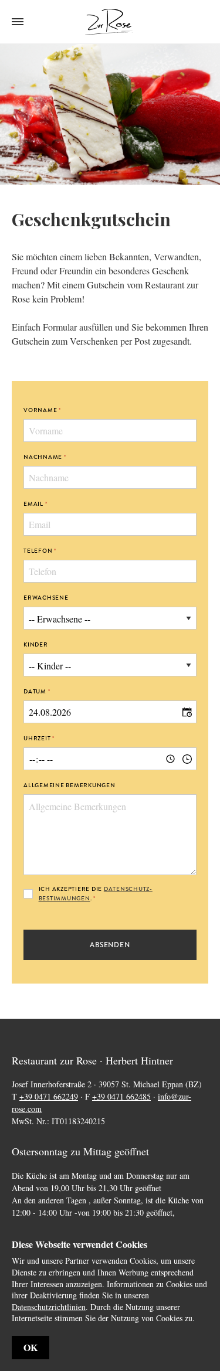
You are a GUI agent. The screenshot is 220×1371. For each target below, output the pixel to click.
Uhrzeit (36, 738)
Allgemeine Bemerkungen (69, 785)
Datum (34, 691)
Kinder (35, 644)
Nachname (42, 457)
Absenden (110, 945)
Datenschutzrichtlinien (49, 1306)
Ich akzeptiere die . (96, 893)
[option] (110, 114)
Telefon (37, 550)
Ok (30, 1347)
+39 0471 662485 (121, 1096)
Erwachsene (46, 597)
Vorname (40, 410)
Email (33, 503)
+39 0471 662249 (48, 1096)
